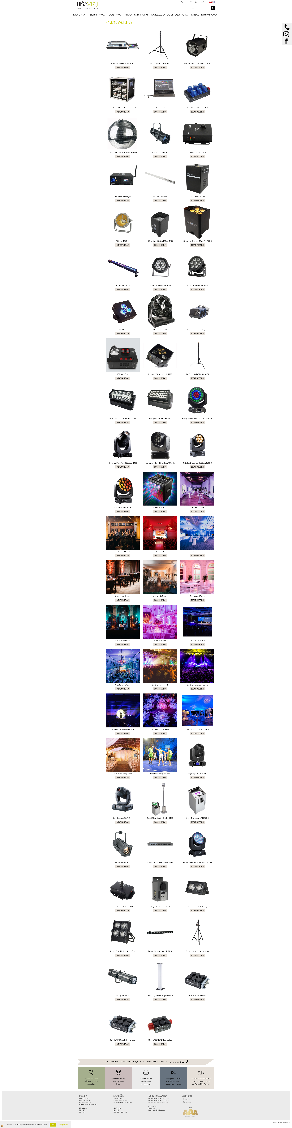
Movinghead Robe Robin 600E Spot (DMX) (122, 463)
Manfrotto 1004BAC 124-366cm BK (197, 374)
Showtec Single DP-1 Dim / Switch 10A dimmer (160, 907)
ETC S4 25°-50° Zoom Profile (160, 152)
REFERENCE (195, 15)
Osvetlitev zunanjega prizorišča (160, 774)
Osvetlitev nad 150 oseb (160, 640)
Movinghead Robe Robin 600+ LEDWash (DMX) (197, 418)
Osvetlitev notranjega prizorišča (197, 685)
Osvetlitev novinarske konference (122, 729)
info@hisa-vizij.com (85, 1102)
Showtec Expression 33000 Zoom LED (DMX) (197, 862)
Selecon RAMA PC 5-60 (122, 862)
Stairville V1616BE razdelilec (197, 996)
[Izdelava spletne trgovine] (288, 1122)
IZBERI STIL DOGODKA (97, 15)
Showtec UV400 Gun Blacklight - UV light (197, 63)
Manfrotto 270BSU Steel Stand (160, 63)
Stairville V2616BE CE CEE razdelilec (160, 1040)
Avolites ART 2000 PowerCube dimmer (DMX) (122, 108)
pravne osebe (165, 1100)
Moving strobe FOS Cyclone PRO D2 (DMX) (123, 418)
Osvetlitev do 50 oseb (122, 596)
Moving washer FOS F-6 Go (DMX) (160, 418)
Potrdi (53, 1124)
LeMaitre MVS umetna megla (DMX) (160, 374)
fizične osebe (165, 1098)
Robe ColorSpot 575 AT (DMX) (122, 818)
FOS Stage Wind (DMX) (160, 330)
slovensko (210, 2)
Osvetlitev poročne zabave (160, 729)
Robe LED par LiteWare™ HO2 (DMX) (197, 818)
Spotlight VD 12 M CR (122, 996)
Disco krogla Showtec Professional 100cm (123, 152)
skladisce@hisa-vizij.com (121, 1100)
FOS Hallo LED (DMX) (122, 241)
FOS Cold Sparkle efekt (197, 196)
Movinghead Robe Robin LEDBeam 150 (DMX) (197, 463)
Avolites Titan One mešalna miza (160, 108)
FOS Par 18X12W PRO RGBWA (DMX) (160, 285)
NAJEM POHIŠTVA (79, 15)
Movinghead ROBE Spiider (122, 507)
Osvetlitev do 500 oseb (122, 640)
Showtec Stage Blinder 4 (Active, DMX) (123, 951)
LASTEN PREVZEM (173, 15)
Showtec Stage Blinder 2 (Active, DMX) (197, 907)
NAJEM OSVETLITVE (141, 15)
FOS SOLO (122, 330)
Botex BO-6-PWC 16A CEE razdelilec (197, 108)
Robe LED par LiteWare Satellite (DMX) (160, 818)
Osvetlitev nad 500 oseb (160, 685)
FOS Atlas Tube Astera (160, 196)
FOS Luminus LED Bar (123, 285)
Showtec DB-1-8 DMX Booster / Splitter (160, 862)
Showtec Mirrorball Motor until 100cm (122, 907)
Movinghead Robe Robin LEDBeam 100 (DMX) (160, 463)
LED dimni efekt (122, 374)
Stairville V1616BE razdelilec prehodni (122, 1040)
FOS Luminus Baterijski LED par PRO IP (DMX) (197, 241)
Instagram (188, 1102)
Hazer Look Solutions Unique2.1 (197, 330)
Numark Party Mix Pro (160, 507)
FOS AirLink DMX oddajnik (197, 152)
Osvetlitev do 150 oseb (197, 507)
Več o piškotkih (63, 1124)
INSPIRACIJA (127, 15)
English (213, 2)
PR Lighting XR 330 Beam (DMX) (197, 774)
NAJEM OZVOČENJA (158, 15)
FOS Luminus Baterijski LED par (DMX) (160, 241)
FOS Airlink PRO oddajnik (123, 196)
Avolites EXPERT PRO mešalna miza (122, 63)
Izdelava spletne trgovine (279, 1122)
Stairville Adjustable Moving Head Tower (160, 996)
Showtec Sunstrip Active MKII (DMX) (160, 951)
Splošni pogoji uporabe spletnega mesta (158, 1102)
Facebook (187, 1099)
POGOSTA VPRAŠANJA (209, 15)
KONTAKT (185, 15)
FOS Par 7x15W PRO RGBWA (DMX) (197, 285)
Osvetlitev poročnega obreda (122, 774)
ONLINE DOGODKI (115, 15)
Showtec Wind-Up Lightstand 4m (197, 951)
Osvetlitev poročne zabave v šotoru (197, 729)
